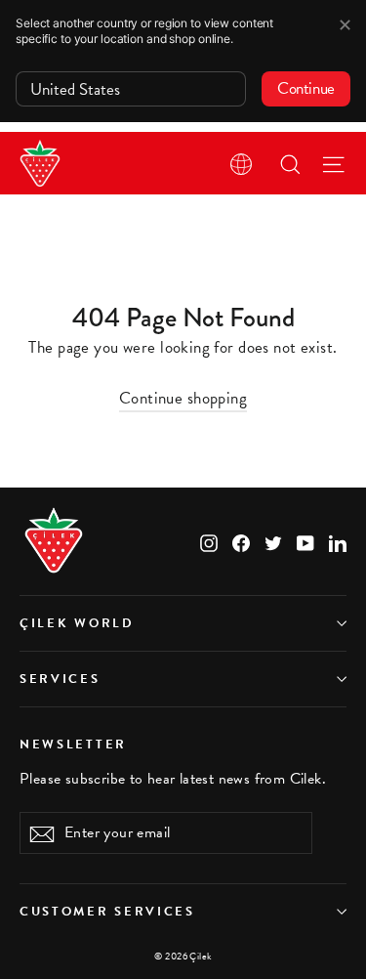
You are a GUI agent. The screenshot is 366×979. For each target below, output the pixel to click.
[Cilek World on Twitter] (273, 541)
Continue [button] (306, 88)
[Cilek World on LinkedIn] (337, 541)
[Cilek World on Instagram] (209, 541)
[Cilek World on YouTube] (305, 541)
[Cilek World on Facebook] (241, 541)
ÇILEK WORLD (77, 623)
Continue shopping (183, 398)
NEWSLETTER (73, 743)
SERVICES (60, 679)
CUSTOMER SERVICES (107, 911)
